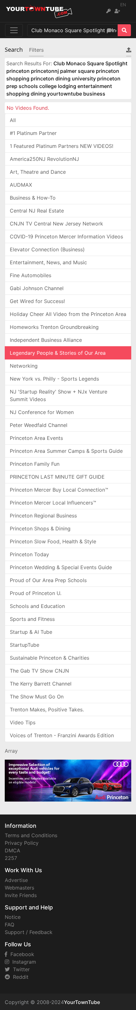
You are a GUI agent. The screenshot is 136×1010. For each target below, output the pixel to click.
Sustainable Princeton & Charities (49, 658)
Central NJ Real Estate (37, 210)
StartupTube (24, 645)
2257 (11, 858)
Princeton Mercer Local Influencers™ (53, 502)
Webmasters (19, 887)
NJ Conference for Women (42, 412)
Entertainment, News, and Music (48, 262)
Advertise (16, 880)
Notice (13, 917)
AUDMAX (21, 185)
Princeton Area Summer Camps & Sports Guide (66, 451)
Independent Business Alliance (46, 340)
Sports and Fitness (32, 619)
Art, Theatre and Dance (38, 172)
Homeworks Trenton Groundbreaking (54, 327)
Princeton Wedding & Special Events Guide (61, 567)
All (13, 120)
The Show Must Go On (37, 696)
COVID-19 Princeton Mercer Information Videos (66, 236)
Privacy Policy (22, 843)
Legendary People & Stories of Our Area (58, 353)
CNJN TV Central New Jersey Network (56, 223)
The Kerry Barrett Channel (40, 683)
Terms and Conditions (31, 835)
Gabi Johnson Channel (37, 288)
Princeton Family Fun (34, 464)
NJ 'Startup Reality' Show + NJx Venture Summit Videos (58, 395)
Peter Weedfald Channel (38, 425)
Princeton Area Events (36, 438)
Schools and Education (37, 606)
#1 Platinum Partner (33, 133)
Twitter (20, 969)
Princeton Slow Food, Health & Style (53, 541)
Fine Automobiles (30, 275)
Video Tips (22, 722)
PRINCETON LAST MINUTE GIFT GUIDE (57, 477)
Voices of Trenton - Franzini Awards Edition (62, 735)
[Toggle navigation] (14, 30)
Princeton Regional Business (43, 515)
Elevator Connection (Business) (47, 249)
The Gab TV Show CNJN (39, 671)
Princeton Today (29, 554)
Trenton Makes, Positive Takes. (47, 709)
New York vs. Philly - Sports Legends (54, 379)
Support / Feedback (29, 932)
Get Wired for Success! (37, 301)
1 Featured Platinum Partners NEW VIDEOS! (61, 146)
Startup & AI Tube (31, 632)
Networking (24, 366)
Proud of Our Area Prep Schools (48, 580)
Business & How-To (33, 198)
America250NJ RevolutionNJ (44, 159)
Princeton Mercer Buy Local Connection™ (59, 490)
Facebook (20, 954)
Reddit (19, 977)
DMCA (12, 850)
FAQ (9, 924)
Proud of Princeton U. (35, 593)
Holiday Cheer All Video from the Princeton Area (68, 314)
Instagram (22, 962)
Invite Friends (21, 895)
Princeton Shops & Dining (40, 528)
